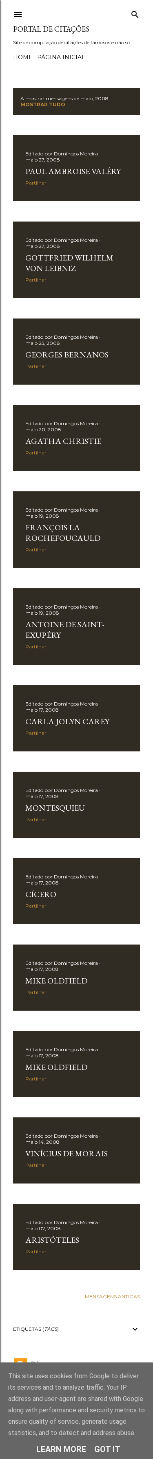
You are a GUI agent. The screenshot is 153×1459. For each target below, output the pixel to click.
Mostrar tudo (42, 104)
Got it (107, 1449)
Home (23, 57)
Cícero (40, 894)
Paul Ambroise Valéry (73, 171)
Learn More (61, 1449)
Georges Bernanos (67, 354)
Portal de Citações (51, 29)
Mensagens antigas (112, 1296)
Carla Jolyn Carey (67, 721)
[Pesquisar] (135, 13)
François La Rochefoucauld (62, 532)
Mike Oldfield (56, 980)
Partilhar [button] (36, 183)
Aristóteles (52, 1240)
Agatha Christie (63, 441)
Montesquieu (55, 808)
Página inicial (61, 57)
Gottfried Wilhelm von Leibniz (69, 262)
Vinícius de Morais (66, 1153)
